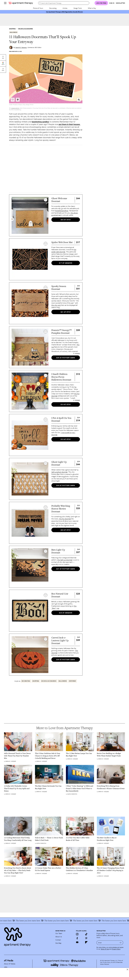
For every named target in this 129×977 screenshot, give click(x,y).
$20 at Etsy (66, 530)
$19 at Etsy (66, 439)
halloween (13, 32)
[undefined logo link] (21, 3)
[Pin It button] (18, 100)
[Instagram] (77, 934)
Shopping (12, 28)
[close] (127, 969)
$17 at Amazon (65, 263)
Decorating (52, 8)
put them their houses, (69, 124)
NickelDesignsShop (61, 210)
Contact (58, 940)
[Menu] (5, 3)
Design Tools (78, 8)
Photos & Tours (38, 8)
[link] (18, 755)
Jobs (5, 967)
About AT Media (9, 964)
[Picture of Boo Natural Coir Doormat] (30, 610)
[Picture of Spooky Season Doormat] (30, 303)
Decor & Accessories (25, 28)
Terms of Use (105, 949)
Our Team (58, 933)
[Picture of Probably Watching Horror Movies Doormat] (30, 522)
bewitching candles (40, 122)
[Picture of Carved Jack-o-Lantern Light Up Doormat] (30, 654)
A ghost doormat (64, 471)
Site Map (58, 943)
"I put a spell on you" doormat (63, 433)
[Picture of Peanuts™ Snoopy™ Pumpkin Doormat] (30, 347)
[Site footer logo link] (28, 936)
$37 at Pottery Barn (65, 569)
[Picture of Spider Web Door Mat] (30, 259)
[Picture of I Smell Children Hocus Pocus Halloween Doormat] (30, 391)
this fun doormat (65, 519)
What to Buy (92, 8)
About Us (58, 936)
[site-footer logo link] (8, 961)
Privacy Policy (116, 949)
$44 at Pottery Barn (65, 485)
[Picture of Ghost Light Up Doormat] (30, 478)
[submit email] (120, 942)
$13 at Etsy (66, 404)
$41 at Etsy (66, 312)
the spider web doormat (63, 250)
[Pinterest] (86, 938)
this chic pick (56, 305)
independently (15, 108)
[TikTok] (86, 934)
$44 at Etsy (66, 219)
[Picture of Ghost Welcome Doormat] (30, 215)
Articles (65, 8)
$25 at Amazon (65, 613)
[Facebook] (77, 938)
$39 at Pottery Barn (65, 357)
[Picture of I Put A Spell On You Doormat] (30, 435)
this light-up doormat (64, 560)
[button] (79, 100)
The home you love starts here (44, 920)
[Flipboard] (86, 942)
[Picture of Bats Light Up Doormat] (30, 566)
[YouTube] (77, 942)
